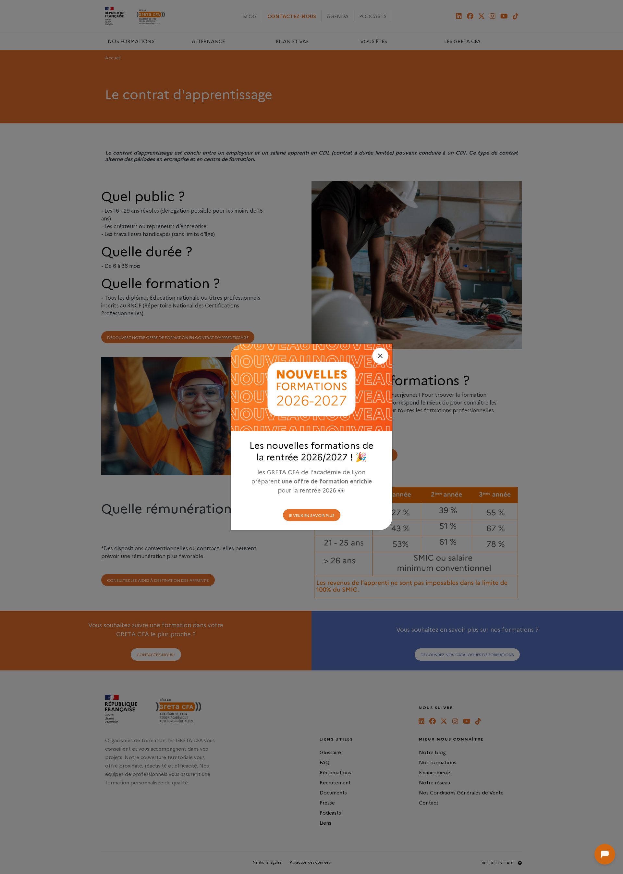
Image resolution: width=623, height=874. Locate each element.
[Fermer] (380, 356)
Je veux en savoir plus (312, 515)
